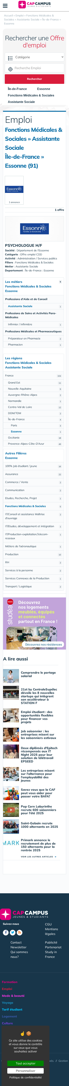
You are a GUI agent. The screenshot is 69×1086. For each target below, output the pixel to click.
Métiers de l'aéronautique (33, 546)
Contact (16, 942)
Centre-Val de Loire (34, 407)
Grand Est (34, 382)
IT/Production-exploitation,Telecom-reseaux (33, 536)
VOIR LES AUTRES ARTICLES (38, 856)
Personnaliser (25, 1071)
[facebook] (6, 932)
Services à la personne (33, 570)
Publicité (51, 942)
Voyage (7, 1002)
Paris (36, 425)
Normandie (34, 401)
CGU (48, 924)
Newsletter (18, 947)
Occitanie (34, 437)
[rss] (19, 932)
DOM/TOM (34, 413)
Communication (33, 490)
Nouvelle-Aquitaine (34, 388)
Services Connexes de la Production (33, 578)
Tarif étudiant (12, 1009)
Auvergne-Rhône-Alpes (34, 395)
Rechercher (34, 79)
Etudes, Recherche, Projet (33, 498)
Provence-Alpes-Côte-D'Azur (34, 443)
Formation (9, 981)
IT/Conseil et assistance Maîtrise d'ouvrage (33, 516)
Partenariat (53, 947)
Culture (7, 1023)
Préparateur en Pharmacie (34, 338)
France (33, 375)
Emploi (7, 988)
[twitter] (13, 932)
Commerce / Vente (33, 482)
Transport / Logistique (33, 586)
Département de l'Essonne (33, 250)
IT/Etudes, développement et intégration (33, 526)
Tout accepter (25, 1063)
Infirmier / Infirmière (34, 324)
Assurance (33, 474)
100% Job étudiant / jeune (33, 466)
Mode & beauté (13, 995)
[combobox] (19, 89)
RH (33, 562)
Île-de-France (34, 419)
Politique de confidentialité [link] (25, 1077)
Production (33, 554)
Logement (9, 1016)
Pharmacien (34, 344)
